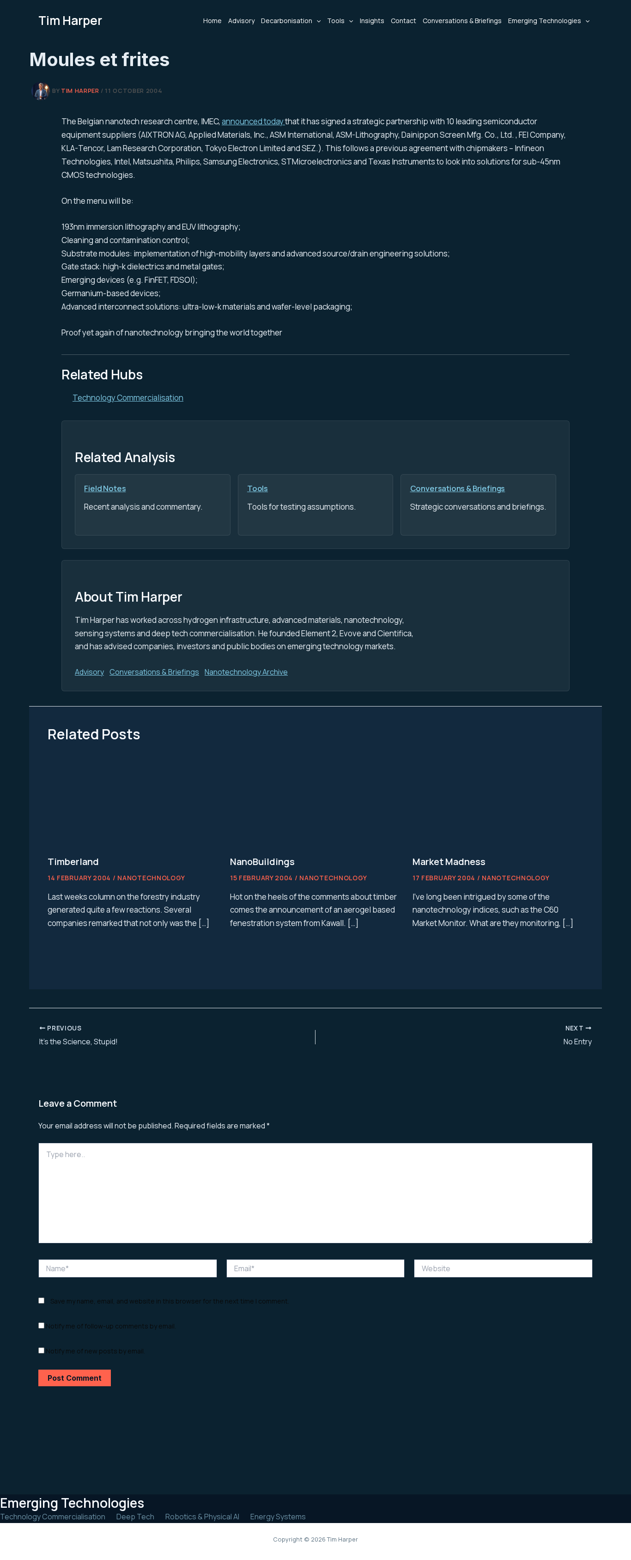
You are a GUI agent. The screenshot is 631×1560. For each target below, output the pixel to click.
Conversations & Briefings (462, 20)
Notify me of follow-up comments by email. (111, 1326)
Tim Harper (70, 20)
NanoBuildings (262, 861)
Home (212, 20)
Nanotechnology (151, 877)
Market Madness (449, 861)
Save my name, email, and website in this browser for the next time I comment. (169, 1301)
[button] (316, 21)
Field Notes (105, 488)
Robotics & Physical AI (202, 1516)
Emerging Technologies (544, 20)
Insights (372, 20)
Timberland (73, 861)
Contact (403, 20)
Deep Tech (135, 1516)
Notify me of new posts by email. (95, 1351)
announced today (253, 121)
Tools (336, 20)
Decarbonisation (286, 20)
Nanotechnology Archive (246, 672)
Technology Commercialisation (128, 397)
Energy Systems (278, 1516)
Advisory (241, 20)
